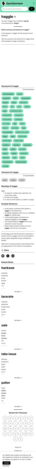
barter (14, 102)
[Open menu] (34, 3)
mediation (6, 145)
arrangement (26, 98)
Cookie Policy (6, 465)
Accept (6, 463)
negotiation (27, 145)
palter (5, 149)
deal (14, 124)
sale (4, 325)
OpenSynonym (14, 3)
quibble (14, 153)
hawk (12, 136)
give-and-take (7, 132)
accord (19, 94)
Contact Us (18, 451)
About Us (18, 447)
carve (3, 283)
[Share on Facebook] (2, 255)
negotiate (16, 145)
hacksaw (7, 268)
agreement (6, 98)
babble (3, 390)
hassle (5, 136)
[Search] (32, 9)
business (4, 338)
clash (4, 111)
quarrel (5, 153)
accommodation (8, 94)
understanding (7, 162)
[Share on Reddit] (12, 255)
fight (23, 128)
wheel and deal (21, 162)
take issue (8, 354)
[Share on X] (7, 255)
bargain (5, 102)
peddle (13, 149)
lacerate (7, 296)
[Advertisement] (18, 65)
